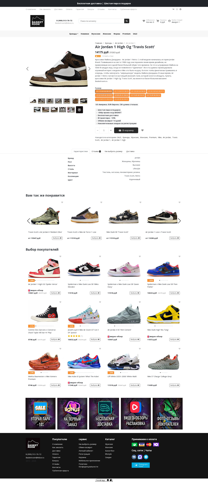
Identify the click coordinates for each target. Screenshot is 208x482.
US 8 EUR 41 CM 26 (121, 95)
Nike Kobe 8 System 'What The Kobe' (83, 376)
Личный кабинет (86, 450)
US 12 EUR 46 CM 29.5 (104, 91)
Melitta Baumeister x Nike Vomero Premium (42, 377)
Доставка (58, 9)
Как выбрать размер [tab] (113, 151)
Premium (126, 34)
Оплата (69, 9)
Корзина (82, 457)
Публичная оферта (128, 9)
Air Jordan (167, 137)
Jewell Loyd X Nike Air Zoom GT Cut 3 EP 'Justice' (83, 331)
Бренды (73, 34)
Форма (117, 34)
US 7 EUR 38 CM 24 (153, 95)
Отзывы (101, 9)
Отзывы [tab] (96, 151)
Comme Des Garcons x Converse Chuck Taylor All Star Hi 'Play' (42, 331)
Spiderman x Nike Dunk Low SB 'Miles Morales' (83, 285)
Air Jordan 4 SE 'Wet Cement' (119, 330)
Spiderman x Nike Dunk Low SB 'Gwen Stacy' (123, 285)
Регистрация (84, 454)
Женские (107, 34)
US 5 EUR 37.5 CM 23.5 (104, 99)
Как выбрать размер (87, 444)
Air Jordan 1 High (119, 140)
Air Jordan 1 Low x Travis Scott (158, 232)
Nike (160, 137)
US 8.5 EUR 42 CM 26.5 (104, 95)
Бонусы (91, 9)
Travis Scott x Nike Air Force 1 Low (81, 232)
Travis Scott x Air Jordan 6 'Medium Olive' (45, 232)
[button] (27, 68)
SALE (135, 34)
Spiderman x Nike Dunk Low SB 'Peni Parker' (162, 285)
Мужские (95, 34)
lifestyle (108, 454)
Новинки (85, 34)
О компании (31, 9)
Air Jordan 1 (105, 140)
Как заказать (45, 9)
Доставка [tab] (130, 151)
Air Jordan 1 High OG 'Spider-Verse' (42, 284)
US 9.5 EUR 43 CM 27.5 (156, 91)
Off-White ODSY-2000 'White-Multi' (122, 376)
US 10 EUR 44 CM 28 (138, 91)
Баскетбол (109, 450)
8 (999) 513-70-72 (64, 20)
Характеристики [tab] (81, 151)
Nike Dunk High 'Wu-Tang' (158, 330)
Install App (101, 480)
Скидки (108, 457)
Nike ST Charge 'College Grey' (159, 376)
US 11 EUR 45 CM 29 (121, 91)
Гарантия (80, 9)
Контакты (112, 9)
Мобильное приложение (89, 460)
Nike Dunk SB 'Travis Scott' (117, 232)
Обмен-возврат (85, 447)
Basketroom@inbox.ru (64, 23)
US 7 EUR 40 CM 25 (137, 95)
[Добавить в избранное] (142, 130)
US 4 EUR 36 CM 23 (121, 99)
